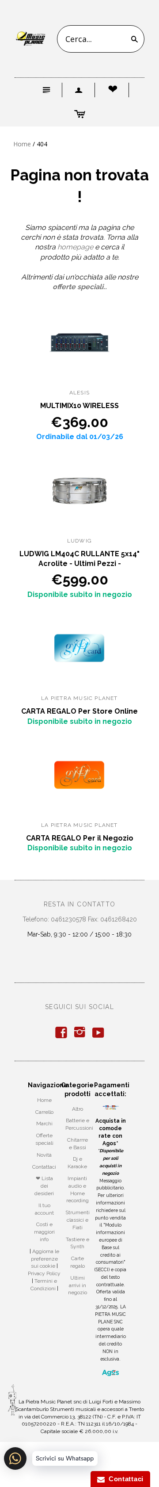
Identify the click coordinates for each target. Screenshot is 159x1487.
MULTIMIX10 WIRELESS (79, 405)
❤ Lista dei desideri (44, 1185)
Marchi (44, 1123)
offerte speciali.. (80, 287)
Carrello (44, 1112)
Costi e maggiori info (44, 1231)
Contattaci (44, 1167)
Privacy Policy (44, 1273)
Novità (44, 1155)
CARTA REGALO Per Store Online (79, 711)
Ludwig (79, 541)
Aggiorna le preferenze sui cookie (45, 1258)
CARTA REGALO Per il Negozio (79, 838)
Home (22, 144)
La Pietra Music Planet (79, 698)
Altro (77, 1109)
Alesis (79, 393)
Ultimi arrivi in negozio (77, 1285)
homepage (75, 247)
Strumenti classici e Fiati (77, 1220)
